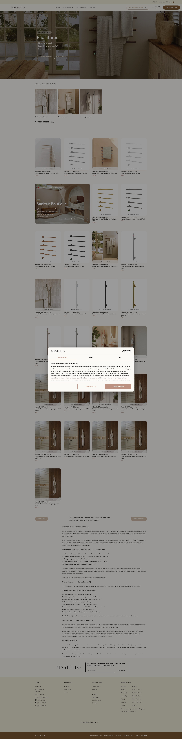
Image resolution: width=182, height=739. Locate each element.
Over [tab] (119, 357)
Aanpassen (89, 386)
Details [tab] (91, 357)
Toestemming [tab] (62, 357)
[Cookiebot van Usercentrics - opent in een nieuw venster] (123, 351)
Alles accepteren (118, 386)
